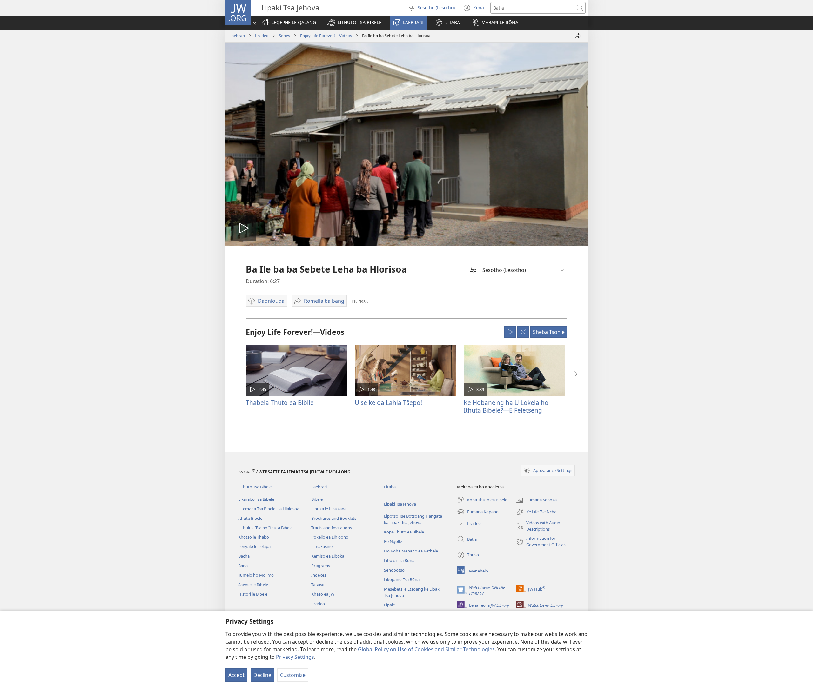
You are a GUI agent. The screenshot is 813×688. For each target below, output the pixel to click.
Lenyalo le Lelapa (254, 546)
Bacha (244, 556)
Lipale (389, 605)
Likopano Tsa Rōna (402, 579)
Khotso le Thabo (253, 537)
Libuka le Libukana (328, 509)
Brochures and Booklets (333, 518)
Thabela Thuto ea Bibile (280, 402)
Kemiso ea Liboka (327, 556)
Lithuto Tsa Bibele (255, 487)
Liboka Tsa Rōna (399, 560)
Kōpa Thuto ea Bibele (404, 532)
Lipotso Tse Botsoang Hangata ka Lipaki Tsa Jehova (413, 519)
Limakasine (322, 546)
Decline (262, 674)
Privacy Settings (295, 656)
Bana (243, 565)
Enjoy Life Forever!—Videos (326, 35)
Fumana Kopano (478, 512)
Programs (320, 565)
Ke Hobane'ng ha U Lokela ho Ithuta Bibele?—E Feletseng (506, 406)
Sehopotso (394, 570)
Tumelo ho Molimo (256, 575)
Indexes (318, 575)
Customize (293, 674)
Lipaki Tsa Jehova (400, 504)
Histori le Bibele (252, 594)
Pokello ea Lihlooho (329, 537)
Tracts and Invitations (331, 528)
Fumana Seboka (536, 500)
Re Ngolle (393, 541)
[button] (354, 23)
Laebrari (237, 35)
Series (284, 35)
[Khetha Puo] (473, 270)
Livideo (262, 35)
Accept (236, 674)
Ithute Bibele (250, 518)
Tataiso (318, 584)
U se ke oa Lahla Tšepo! (388, 402)
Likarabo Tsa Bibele (256, 499)
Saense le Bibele (253, 584)
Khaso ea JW (322, 594)
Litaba (390, 487)
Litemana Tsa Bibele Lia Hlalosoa (268, 509)
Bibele (317, 499)
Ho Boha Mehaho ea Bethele (411, 551)
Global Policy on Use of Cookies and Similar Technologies (426, 649)
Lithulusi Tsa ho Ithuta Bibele (265, 528)
